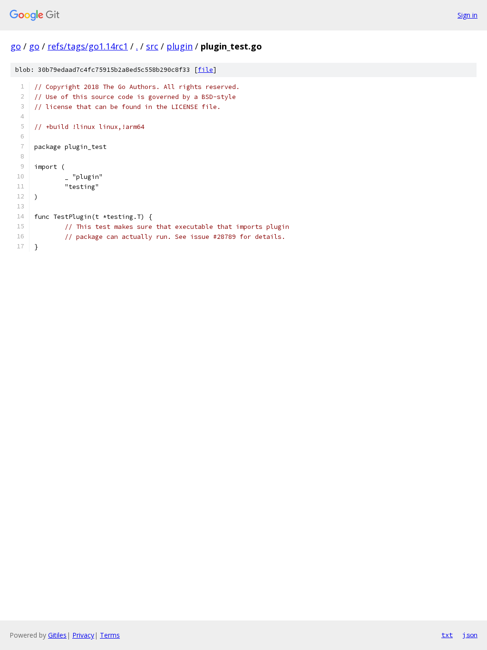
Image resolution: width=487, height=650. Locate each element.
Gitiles (57, 635)
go (15, 46)
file (205, 70)
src (152, 46)
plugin (179, 46)
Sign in (467, 15)
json (469, 634)
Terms (110, 635)
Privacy (83, 635)
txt (447, 634)
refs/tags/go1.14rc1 (88, 46)
